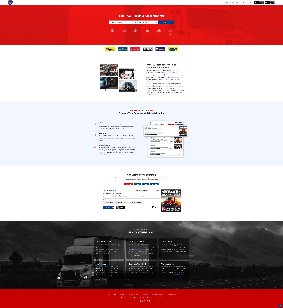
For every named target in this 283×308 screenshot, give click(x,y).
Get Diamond (120, 207)
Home (226, 2)
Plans (114, 294)
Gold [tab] (137, 184)
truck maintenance (169, 79)
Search (166, 22)
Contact (244, 2)
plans (232, 2)
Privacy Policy (145, 294)
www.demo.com (121, 193)
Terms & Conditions (157, 294)
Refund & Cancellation (170, 294)
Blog (237, 2)
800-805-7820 (126, 297)
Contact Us (130, 294)
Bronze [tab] (154, 184)
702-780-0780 (109, 207)
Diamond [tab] (128, 184)
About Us (121, 294)
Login (250, 2)
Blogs (137, 294)
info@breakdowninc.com (155, 297)
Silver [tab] (145, 184)
